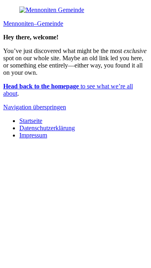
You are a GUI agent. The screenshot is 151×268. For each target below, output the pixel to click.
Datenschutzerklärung (47, 128)
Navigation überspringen (34, 107)
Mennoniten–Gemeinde (33, 23)
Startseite (30, 120)
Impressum (33, 135)
